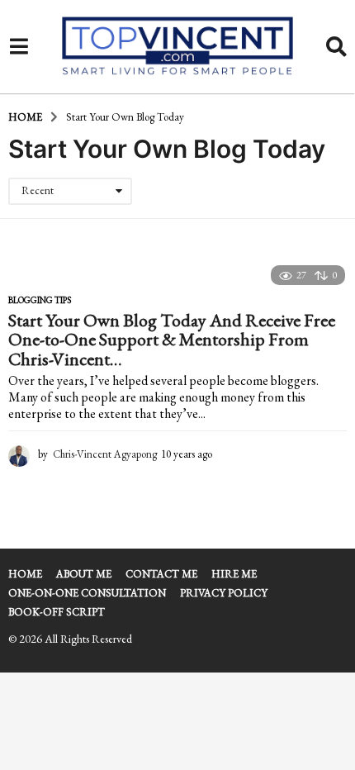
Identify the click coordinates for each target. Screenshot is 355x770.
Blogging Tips (39, 300)
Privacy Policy (223, 593)
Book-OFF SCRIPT (56, 612)
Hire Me (234, 574)
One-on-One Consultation (87, 593)
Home (25, 574)
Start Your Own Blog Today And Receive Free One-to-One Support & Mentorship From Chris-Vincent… (171, 339)
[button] (18, 47)
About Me (83, 574)
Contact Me (161, 574)
